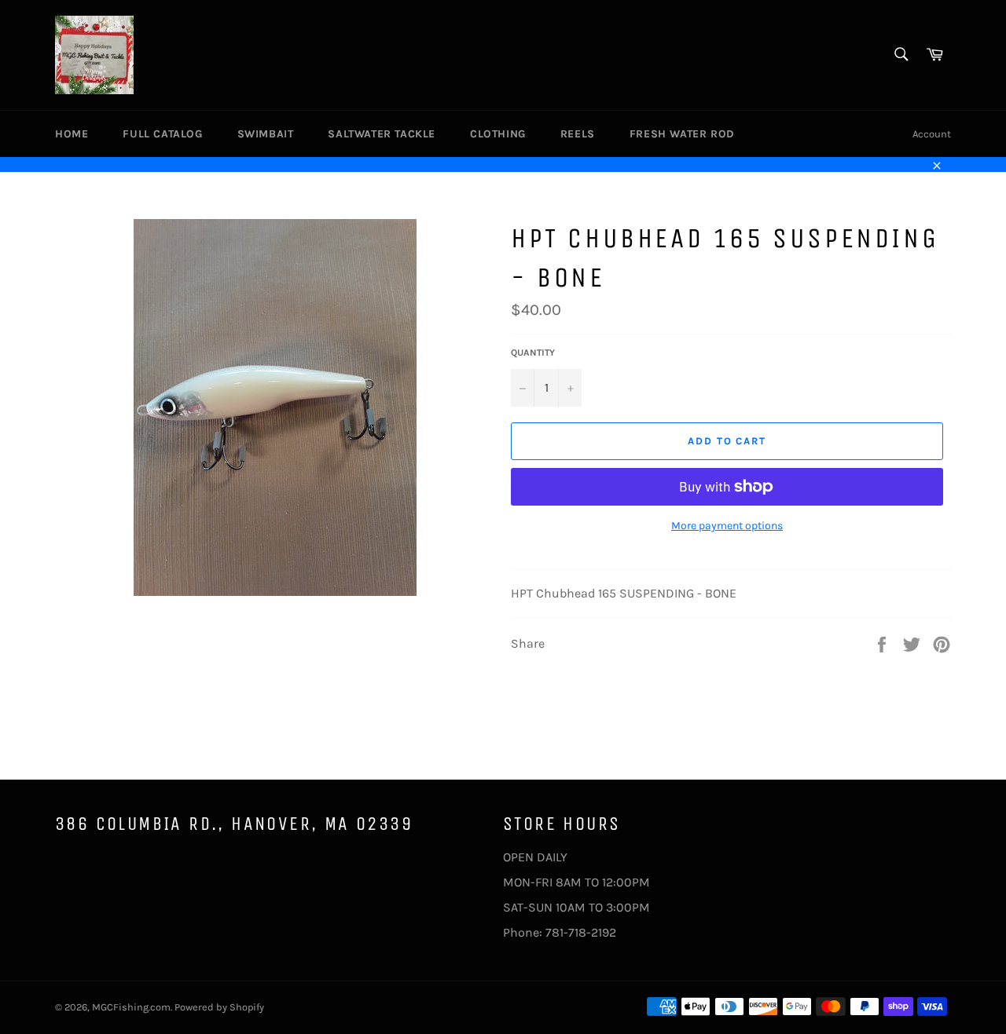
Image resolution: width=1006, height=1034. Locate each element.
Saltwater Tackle (381, 134)
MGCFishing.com (131, 1007)
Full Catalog (162, 134)
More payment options (727, 525)
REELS (577, 134)
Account (931, 134)
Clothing (498, 134)
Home (71, 134)
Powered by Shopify (219, 1007)
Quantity (533, 352)
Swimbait (265, 134)
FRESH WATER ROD (682, 134)
